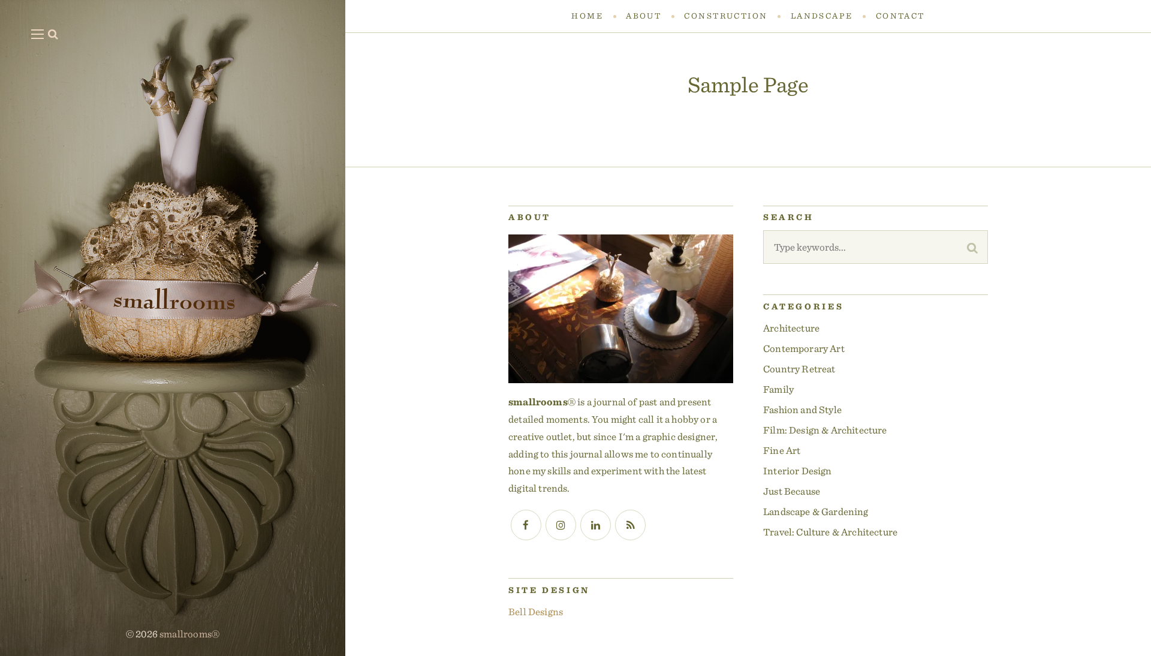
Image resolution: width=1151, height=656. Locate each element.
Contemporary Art (804, 348)
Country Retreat (799, 369)
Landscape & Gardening (816, 511)
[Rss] (630, 525)
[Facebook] (526, 525)
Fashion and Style (802, 410)
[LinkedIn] (595, 525)
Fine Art (781, 450)
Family (778, 389)
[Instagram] (561, 525)
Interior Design (797, 471)
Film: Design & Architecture (825, 430)
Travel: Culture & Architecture (830, 532)
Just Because (791, 491)
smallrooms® (189, 634)
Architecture (791, 328)
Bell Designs (535, 612)
